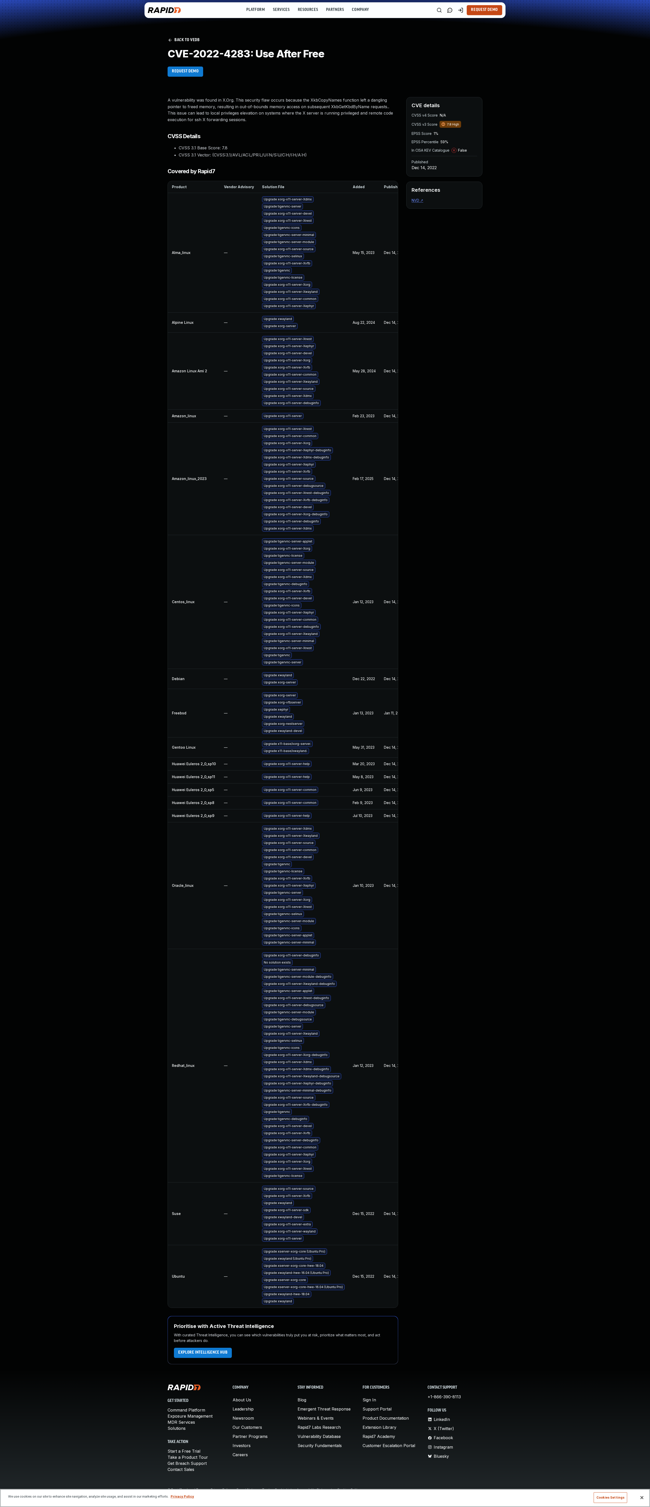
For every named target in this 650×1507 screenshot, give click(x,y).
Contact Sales (181, 1469)
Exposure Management (190, 1416)
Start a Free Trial (184, 1451)
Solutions (177, 1428)
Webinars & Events (316, 1418)
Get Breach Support (187, 1463)
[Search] (439, 10)
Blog (302, 1399)
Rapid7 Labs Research (319, 1427)
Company (360, 10)
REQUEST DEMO (185, 71)
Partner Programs (250, 1436)
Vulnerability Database (319, 1436)
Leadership (243, 1409)
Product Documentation (386, 1418)
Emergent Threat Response (324, 1409)
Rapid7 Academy (379, 1436)
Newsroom (243, 1418)
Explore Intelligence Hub (203, 1353)
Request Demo (484, 10)
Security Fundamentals (320, 1445)
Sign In (369, 1399)
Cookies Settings (610, 1497)
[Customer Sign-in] (460, 10)
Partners (335, 10)
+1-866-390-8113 (444, 1396)
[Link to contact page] (449, 10)
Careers (240, 1454)
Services (281, 10)
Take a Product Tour (188, 1457)
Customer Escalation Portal (389, 1445)
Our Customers (247, 1427)
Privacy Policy (182, 1496)
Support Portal (377, 1409)
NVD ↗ (417, 200)
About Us (242, 1399)
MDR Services (181, 1422)
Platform (255, 10)
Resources (308, 10)
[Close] (641, 1497)
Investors (242, 1445)
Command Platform (186, 1410)
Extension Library (379, 1427)
